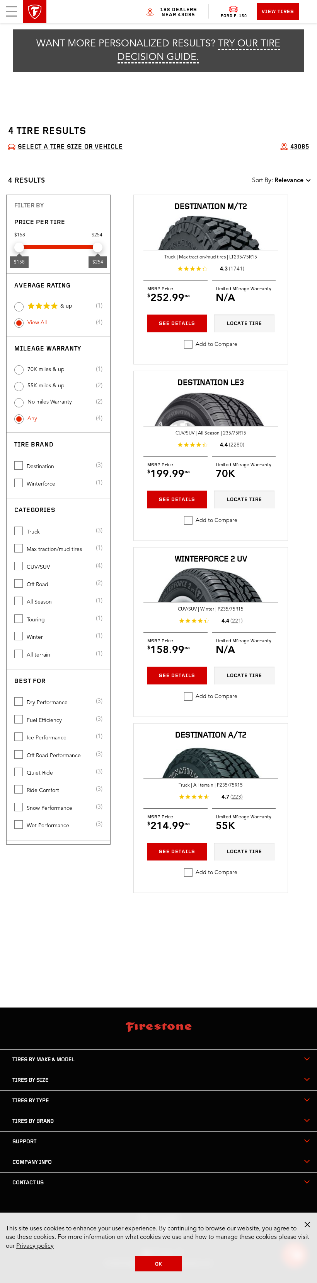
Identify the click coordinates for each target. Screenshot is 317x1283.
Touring (36, 620)
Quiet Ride (40, 773)
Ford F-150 (234, 16)
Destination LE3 (210, 383)
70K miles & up (46, 369)
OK (158, 1264)
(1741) (236, 269)
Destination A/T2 (211, 735)
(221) (236, 621)
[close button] (307, 1224)
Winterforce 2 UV (211, 559)
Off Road (37, 584)
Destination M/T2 (210, 207)
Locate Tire (244, 323)
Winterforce (41, 484)
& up (66, 306)
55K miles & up (46, 385)
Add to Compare (216, 344)
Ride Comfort (43, 790)
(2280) (236, 445)
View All (37, 322)
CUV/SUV (38, 567)
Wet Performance (48, 825)
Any (32, 418)
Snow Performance (49, 808)
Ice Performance (46, 738)
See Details (177, 323)
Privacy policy (35, 1246)
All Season (39, 602)
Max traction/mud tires (54, 549)
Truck (33, 532)
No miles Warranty (49, 402)
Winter (35, 637)
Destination (40, 466)
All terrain (38, 655)
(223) (236, 797)
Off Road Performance (54, 755)
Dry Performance (47, 702)
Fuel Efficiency (44, 720)
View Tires (278, 11)
